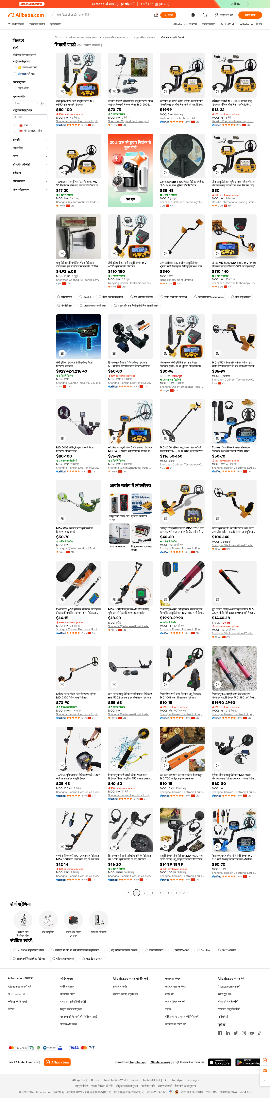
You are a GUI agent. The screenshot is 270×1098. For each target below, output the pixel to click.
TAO (165, 1080)
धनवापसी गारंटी (67, 994)
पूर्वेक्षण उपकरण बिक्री (65, 958)
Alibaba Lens (24, 1062)
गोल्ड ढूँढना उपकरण (94, 958)
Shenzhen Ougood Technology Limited (130, 121)
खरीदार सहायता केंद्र (175, 986)
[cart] (206, 15)
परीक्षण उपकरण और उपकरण (83, 37)
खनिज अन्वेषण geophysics (211, 297)
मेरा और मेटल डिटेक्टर (143, 297)
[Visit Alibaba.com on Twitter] (235, 1033)
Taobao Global (151, 1080)
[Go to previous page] (128, 892)
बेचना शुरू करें (224, 994)
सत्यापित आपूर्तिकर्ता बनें (229, 1009)
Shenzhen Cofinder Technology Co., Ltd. (182, 202)
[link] (265, 1060)
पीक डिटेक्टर (66, 305)
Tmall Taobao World (115, 1080)
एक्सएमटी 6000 (182, 950)
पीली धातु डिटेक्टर (242, 297)
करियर (11, 1009)
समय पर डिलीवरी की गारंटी (73, 1001)
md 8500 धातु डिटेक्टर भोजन (30, 950)
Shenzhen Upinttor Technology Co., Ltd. (234, 282)
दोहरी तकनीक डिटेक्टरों (113, 297)
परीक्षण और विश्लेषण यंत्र (115, 37)
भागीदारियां (223, 1016)
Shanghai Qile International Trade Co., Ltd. (78, 202)
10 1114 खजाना (229, 950)
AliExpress (78, 1080)
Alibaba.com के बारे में (20, 978)
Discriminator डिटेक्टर (95, 305)
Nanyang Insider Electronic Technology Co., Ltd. (130, 282)
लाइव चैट (169, 994)
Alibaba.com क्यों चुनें (19, 986)
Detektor (206, 950)
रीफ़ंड (168, 1009)
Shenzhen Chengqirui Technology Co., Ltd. (78, 279)
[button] (156, 15)
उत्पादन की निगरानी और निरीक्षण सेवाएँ (78, 1016)
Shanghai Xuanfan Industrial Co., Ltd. (78, 382)
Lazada (135, 1080)
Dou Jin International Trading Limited (234, 202)
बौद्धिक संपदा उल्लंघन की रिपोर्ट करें (181, 1016)
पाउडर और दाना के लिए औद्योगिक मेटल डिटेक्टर (138, 305)
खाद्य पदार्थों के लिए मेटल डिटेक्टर (31, 958)
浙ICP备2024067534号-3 (235, 1092)
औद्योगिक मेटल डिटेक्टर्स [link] (172, 37)
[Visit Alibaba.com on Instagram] (243, 1033)
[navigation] (30, 465)
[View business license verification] (171, 1092)
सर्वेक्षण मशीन (66, 297)
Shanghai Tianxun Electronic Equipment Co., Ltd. (78, 121)
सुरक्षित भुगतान (67, 986)
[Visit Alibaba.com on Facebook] (220, 1033)
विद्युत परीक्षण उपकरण (144, 37)
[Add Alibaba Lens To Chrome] (57, 1062)
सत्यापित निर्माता (120, 986)
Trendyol (177, 1080)
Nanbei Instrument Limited (176, 279)
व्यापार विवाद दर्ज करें (175, 1001)
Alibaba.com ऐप (160, 1062)
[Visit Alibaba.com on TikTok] (259, 1033)
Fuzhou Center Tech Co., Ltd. (177, 118)
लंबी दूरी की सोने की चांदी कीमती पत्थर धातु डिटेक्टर (77, 950)
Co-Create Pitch (18, 994)
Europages (192, 1080)
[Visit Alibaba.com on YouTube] (251, 1033)
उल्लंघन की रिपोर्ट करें (175, 1024)
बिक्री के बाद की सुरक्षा (71, 1009)
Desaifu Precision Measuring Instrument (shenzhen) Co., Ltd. (234, 121)
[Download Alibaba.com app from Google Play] (248, 1062)
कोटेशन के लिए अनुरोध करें (125, 994)
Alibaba (59, 37)
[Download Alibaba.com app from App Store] (219, 1062)
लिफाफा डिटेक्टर (156, 950)
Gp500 (87, 297)
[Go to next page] (184, 892)
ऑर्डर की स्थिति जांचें (228, 1001)
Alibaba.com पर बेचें (229, 986)
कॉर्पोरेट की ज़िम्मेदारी (17, 1001)
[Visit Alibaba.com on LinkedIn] (228, 1033)
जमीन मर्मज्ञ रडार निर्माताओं (175, 297)
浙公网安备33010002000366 (199, 1092)
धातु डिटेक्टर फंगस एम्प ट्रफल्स (124, 950)
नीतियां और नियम (68, 1024)
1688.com (94, 1080)
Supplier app (137, 1062)
